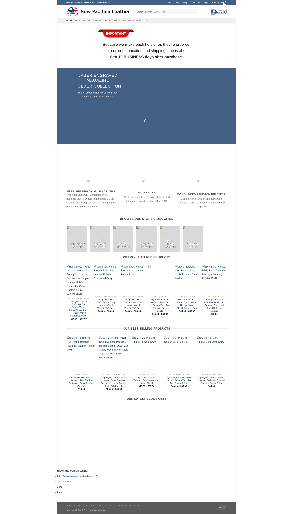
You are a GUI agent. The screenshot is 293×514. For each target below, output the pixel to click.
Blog (177, 2)
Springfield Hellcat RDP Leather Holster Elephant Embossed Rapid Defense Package (214, 305)
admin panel (64, 481)
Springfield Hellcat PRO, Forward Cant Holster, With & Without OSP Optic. (133, 303)
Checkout (110, 505)
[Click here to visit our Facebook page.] (218, 12)
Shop (185, 2)
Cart (146, 21)
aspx (59, 487)
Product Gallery (93, 21)
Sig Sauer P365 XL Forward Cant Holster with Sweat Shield (146, 380)
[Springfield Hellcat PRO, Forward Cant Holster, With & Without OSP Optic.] (133, 279)
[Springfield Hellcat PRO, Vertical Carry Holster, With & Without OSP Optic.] (106, 279)
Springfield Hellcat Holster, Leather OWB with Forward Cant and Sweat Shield (211, 380)
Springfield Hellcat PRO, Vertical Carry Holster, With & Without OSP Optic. (105, 303)
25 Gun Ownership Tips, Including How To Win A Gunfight (74, 439)
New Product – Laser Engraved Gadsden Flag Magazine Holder (115, 439)
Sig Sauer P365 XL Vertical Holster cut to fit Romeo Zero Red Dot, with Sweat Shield (160, 305)
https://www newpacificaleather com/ (77, 476)
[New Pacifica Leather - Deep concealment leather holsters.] (98, 12)
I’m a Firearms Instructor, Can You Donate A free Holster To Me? (156, 439)
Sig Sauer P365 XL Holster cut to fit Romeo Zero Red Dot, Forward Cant (179, 380)
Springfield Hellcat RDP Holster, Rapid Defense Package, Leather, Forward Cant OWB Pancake (114, 381)
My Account (135, 21)
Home (169, 2)
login (60, 492)
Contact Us (196, 2)
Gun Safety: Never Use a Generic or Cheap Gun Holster (197, 439)
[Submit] (195, 11)
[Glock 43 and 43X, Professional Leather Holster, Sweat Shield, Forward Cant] (187, 279)
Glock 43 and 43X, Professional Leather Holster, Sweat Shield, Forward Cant (187, 303)
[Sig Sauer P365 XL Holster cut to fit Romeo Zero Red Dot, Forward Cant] (179, 354)
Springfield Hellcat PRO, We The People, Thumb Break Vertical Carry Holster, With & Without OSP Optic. (78, 308)
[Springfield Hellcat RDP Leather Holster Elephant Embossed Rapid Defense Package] (214, 279)
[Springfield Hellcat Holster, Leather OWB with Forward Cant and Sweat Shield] (211, 354)
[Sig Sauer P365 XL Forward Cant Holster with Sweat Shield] (146, 354)
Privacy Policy (133, 505)
